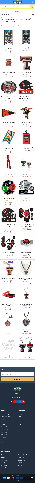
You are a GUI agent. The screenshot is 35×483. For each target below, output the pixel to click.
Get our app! (27, 479)
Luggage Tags (5, 429)
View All (20, 465)
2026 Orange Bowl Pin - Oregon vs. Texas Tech (9, 197)
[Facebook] (20, 401)
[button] (33, 14)
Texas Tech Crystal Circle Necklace (26, 330)
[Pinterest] (23, 401)
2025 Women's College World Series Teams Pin (8, 147)
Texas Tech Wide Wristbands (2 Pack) (8, 304)
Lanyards (3, 424)
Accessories (4, 465)
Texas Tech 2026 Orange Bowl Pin (9, 225)
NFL (20, 419)
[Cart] (32, 2)
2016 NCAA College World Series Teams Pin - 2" (26, 47)
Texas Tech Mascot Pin (26, 122)
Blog (2, 442)
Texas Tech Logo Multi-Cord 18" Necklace (26, 279)
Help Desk (3, 440)
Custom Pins (4, 427)
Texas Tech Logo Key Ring (8, 278)
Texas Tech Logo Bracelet (8, 354)
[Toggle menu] (2, 2)
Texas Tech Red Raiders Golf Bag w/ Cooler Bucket (26, 225)
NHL (20, 421)
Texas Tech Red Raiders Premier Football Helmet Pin (26, 97)
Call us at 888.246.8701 (17, 397)
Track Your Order (5, 416)
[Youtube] (14, 401)
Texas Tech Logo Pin (26, 72)
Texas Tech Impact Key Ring (9, 329)
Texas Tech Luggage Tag (26, 147)
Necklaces (4, 437)
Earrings (3, 421)
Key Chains (4, 432)
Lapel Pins (4, 419)
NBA (20, 424)
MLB (20, 416)
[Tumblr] (11, 401)
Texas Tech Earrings (26, 354)
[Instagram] (17, 401)
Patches (20, 462)
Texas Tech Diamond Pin (8, 72)
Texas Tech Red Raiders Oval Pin (8, 97)
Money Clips (4, 434)
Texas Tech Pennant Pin (9, 122)
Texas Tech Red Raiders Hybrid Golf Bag (9, 253)
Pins (2, 455)
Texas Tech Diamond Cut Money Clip (26, 253)
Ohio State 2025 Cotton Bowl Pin (26, 197)
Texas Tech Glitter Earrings (26, 172)
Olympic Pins (22, 414)
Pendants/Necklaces (6, 468)
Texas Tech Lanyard (9, 172)
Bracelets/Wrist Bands (24, 455)
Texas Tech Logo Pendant (26, 304)
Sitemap (3, 445)
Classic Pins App (5, 414)
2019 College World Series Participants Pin (8, 47)
